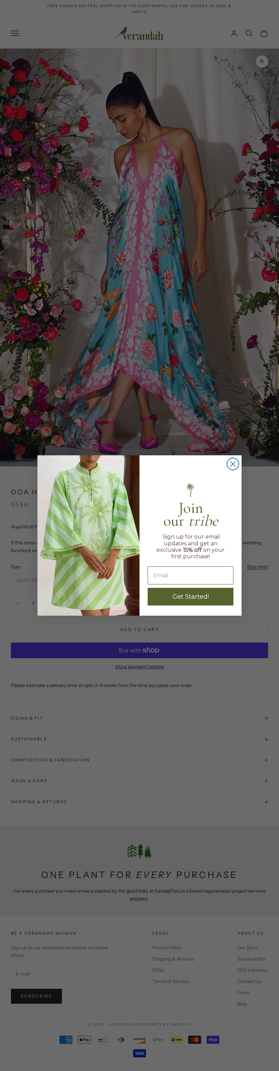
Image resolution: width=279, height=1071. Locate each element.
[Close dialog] (233, 464)
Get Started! (191, 596)
